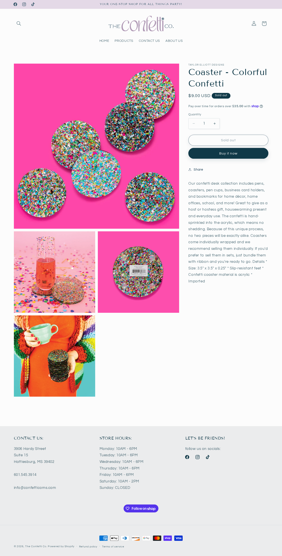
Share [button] (198, 169)
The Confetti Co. (36, 546)
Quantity (194, 114)
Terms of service (113, 546)
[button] (19, 23)
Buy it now (228, 153)
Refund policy (88, 546)
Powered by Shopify (61, 546)
